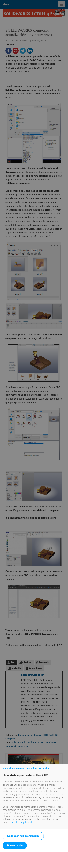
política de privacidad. (23, 822)
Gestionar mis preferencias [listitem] (23, 836)
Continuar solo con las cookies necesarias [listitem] (27, 768)
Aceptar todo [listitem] (15, 845)
